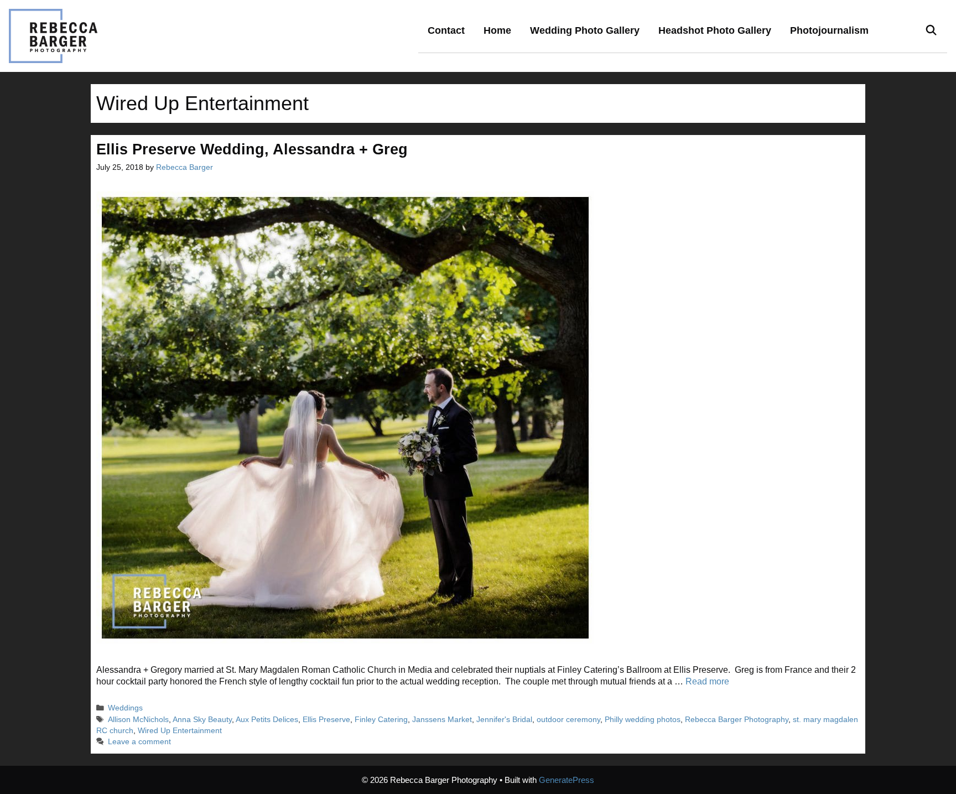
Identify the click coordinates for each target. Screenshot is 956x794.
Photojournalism (829, 30)
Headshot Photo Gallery (714, 30)
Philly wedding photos (642, 719)
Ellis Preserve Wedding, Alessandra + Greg (252, 149)
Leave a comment (139, 742)
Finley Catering (381, 719)
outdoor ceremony (568, 719)
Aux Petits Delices (267, 719)
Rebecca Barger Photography (736, 719)
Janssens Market (442, 719)
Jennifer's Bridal (504, 719)
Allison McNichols (138, 719)
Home (497, 30)
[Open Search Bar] (931, 31)
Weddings (125, 708)
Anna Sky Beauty (202, 719)
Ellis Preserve (326, 719)
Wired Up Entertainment (180, 730)
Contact (446, 30)
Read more (707, 681)
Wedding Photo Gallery (585, 30)
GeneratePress (566, 780)
